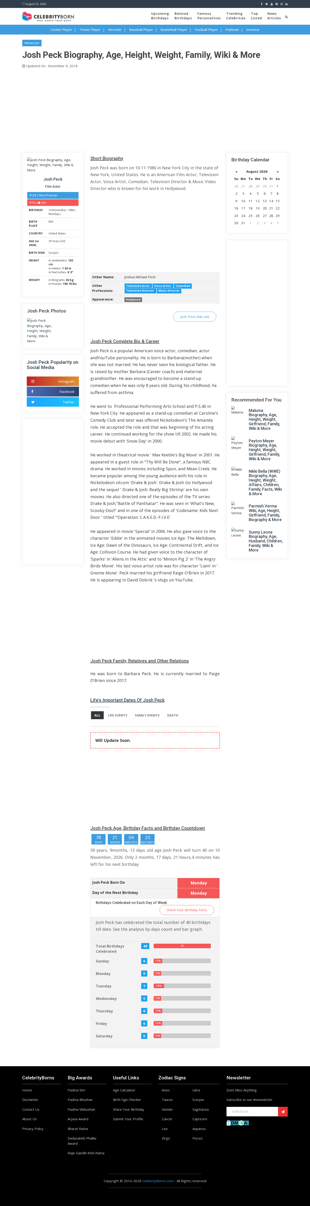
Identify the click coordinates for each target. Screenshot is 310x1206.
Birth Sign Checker (127, 1099)
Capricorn (199, 1119)
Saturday (104, 1036)
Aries (166, 1090)
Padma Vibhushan (81, 1109)
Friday (101, 1023)
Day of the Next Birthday (115, 892)
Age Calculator (124, 1090)
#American (32, 43)
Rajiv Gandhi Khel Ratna (86, 1153)
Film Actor (53, 186)
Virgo (166, 1138)
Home (27, 1090)
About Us (29, 1119)
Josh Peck (52, 179)
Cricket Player (61, 29)
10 (50, 210)
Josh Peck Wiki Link (194, 316)
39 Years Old (57, 241)
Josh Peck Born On (108, 882)
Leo (165, 1128)
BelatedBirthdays (183, 15)
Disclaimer (30, 1099)
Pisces (197, 1138)
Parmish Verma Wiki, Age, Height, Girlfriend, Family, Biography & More (265, 513)
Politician (232, 29)
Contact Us (30, 1109)
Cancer (167, 1119)
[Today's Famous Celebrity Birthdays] (48, 15)
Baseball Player (141, 29)
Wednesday (106, 998)
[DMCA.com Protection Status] (237, 1122)
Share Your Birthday (128, 1109)
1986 (71, 210)
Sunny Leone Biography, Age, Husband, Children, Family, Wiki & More (266, 541)
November (59, 210)
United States (57, 233)
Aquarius (199, 1128)
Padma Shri (76, 1090)
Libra (196, 1090)
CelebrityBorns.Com (157, 1181)
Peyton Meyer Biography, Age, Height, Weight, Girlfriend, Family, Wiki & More (264, 449)
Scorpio (54, 253)
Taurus (167, 1099)
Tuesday (103, 986)
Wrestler (115, 29)
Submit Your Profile (128, 1119)
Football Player (206, 29)
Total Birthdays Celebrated (110, 949)
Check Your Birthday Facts (187, 910)
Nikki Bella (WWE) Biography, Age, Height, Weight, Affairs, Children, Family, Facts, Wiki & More (265, 482)
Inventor (253, 29)
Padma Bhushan (80, 1099)
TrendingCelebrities (236, 15)
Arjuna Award (78, 1119)
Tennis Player (90, 29)
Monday (54, 214)
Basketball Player (173, 29)
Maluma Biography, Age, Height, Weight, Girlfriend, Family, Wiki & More (264, 419)
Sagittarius (200, 1109)
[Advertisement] (155, 109)
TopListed (256, 15)
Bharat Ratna (78, 1128)
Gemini (167, 1109)
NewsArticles (274, 15)
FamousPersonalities (209, 15)
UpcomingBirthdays (160, 15)
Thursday (104, 1011)
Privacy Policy (33, 1128)
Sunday (102, 961)
